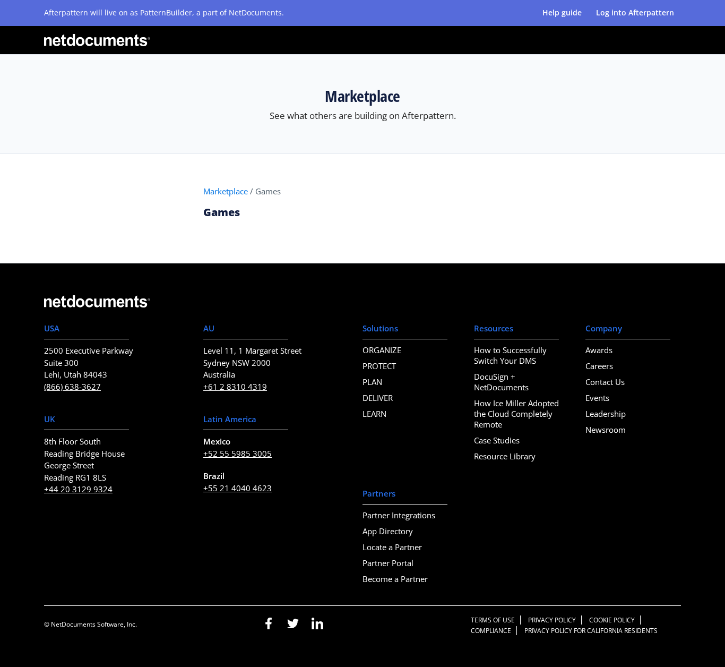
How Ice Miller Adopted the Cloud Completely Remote (516, 414)
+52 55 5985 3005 (237, 453)
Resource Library (505, 456)
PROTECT (379, 366)
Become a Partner (395, 579)
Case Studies (497, 440)
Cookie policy (612, 620)
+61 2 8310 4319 (235, 386)
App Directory (387, 531)
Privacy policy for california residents (591, 630)
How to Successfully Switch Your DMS (510, 355)
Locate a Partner (392, 547)
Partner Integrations (398, 515)
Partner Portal (387, 563)
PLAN (372, 382)
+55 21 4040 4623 (237, 488)
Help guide (562, 13)
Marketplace (225, 191)
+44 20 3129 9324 (78, 489)
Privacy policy (552, 620)
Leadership (605, 413)
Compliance (491, 630)
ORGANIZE (381, 350)
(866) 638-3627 (72, 386)
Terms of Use (493, 620)
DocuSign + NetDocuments (501, 381)
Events (597, 397)
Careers (599, 366)
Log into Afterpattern (635, 13)
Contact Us (605, 382)
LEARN (374, 413)
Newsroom (605, 429)
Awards (598, 350)
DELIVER (377, 397)
